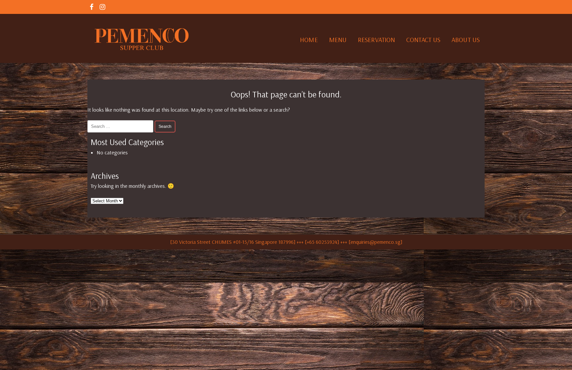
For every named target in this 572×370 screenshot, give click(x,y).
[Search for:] (121, 126)
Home (308, 39)
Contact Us (423, 39)
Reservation (376, 39)
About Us (466, 39)
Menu (338, 39)
